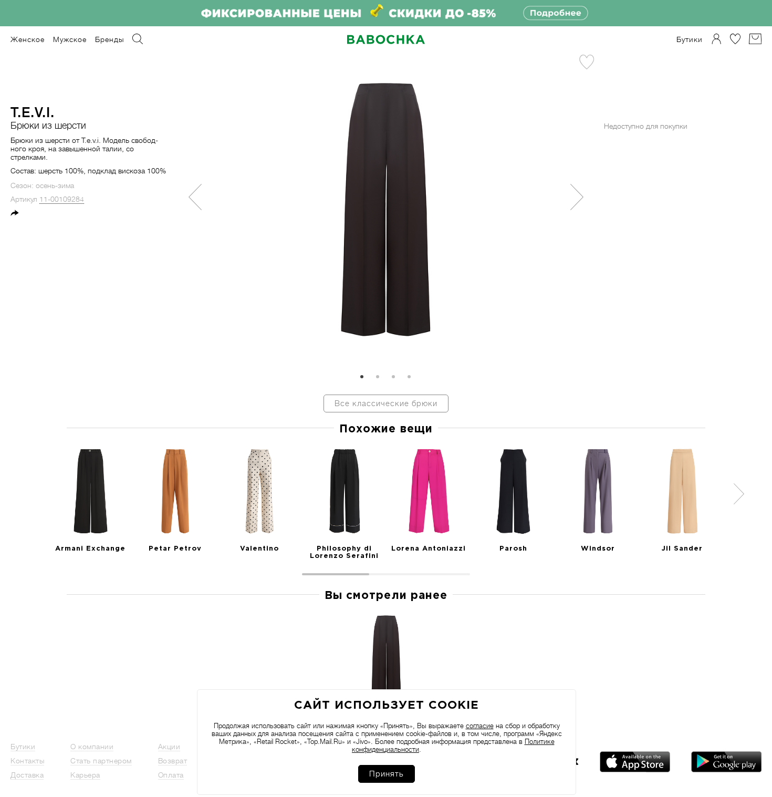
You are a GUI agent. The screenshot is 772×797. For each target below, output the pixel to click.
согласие (480, 726)
